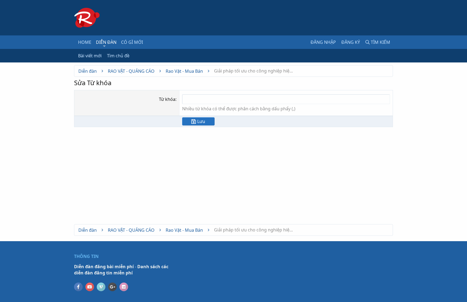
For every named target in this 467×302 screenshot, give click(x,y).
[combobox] (286, 99)
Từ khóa (167, 99)
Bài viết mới (90, 56)
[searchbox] (286, 99)
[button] (104, 46)
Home (84, 42)
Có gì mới (132, 42)
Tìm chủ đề (118, 56)
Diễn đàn (106, 42)
